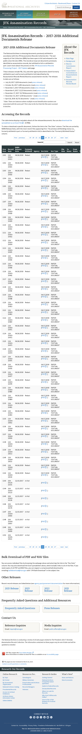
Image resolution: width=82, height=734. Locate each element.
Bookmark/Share (64, 3)
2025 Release (12, 588)
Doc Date (44, 151)
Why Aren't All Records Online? (49, 696)
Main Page (70, 58)
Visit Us (57, 14)
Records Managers (29, 687)
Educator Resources (41, 14)
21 (36, 138)
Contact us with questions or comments (14, 664)
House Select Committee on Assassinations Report (71, 74)
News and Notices (68, 677)
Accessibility (23, 725)
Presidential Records (9, 689)
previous (22, 138)
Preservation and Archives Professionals (31, 683)
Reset (77, 142)
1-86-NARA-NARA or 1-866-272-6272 (41, 731)
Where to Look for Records (48, 692)
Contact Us (76, 3)
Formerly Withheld (28, 150)
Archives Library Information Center (9, 697)
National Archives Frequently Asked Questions (47, 681)
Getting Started (47, 677)
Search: (40, 142)
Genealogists (27, 677)
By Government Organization (8, 683)
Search (76, 7)
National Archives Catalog (11, 687)
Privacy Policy (32, 725)
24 (46, 138)
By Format (6, 680)
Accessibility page (53, 654)
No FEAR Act (60, 725)
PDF (43, 157)
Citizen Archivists (51, 3)
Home (5, 27)
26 (52, 138)
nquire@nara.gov (16, 629)
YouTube (44, 717)
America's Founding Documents (74, 14)
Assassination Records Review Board (71, 81)
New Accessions (67, 680)
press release (37, 82)
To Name (69, 150)
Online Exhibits (7, 700)
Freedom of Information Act (47, 725)
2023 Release (29, 589)
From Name (75, 150)
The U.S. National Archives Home (20, 5)
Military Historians (28, 680)
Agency (36, 151)
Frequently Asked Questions (20, 608)
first (15, 138)
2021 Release (68, 589)
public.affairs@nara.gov (57, 629)
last (66, 138)
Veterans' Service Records (24, 14)
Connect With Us (41, 714)
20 (33, 138)
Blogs (48, 717)
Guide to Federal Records (50, 686)
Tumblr (41, 717)
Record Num (10, 150)
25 (49, 138)
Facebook (30, 717)
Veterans (25, 689)
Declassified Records (49, 689)
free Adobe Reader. (25, 653)
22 (39, 138)
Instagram (37, 717)
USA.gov (68, 725)
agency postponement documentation (48, 583)
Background (70, 61)
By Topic (5, 677)
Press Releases (52, 608)
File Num (63, 150)
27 (55, 138)
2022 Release (48, 589)
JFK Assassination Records (33, 27)
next (62, 138)
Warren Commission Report (70, 66)
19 (30, 138)
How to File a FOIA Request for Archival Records (48, 701)
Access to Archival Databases (9, 693)
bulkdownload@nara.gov (17, 570)
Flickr (51, 717)
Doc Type (54, 151)
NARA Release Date (18, 149)
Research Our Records (8, 14)
